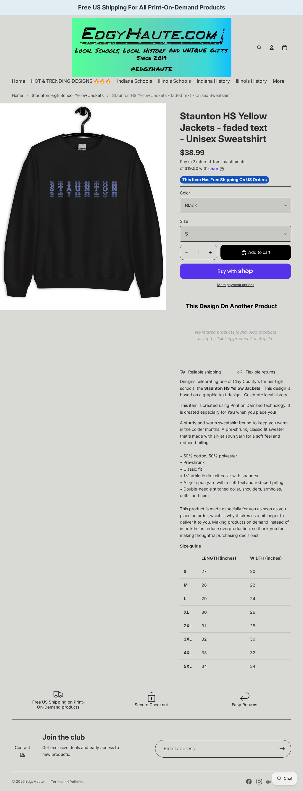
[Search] (259, 47)
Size (184, 221)
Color (185, 192)
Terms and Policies (67, 781)
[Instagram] (259, 781)
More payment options (235, 285)
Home (17, 95)
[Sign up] (282, 749)
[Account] (271, 47)
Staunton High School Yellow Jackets (68, 95)
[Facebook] (248, 781)
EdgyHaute (34, 781)
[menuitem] (278, 81)
